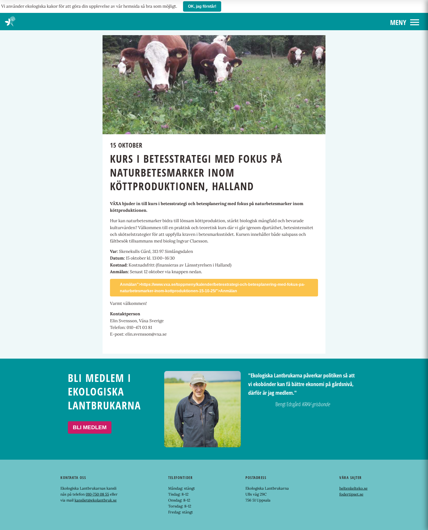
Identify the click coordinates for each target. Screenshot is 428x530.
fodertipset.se (351, 494)
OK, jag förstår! (202, 6)
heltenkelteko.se (353, 488)
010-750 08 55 (97, 494)
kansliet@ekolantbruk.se (96, 500)
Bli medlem (90, 427)
